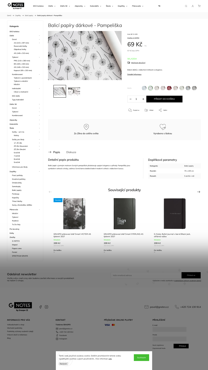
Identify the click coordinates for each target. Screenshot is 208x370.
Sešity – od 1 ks (18, 132)
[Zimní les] (194, 88)
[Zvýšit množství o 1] (143, 99)
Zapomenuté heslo (159, 348)
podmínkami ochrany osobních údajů (187, 281)
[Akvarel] (144, 88)
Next (199, 192)
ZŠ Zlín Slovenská (21, 146)
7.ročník (17, 156)
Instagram (46, 307)
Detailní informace (134, 74)
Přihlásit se (191, 275)
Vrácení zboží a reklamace (17, 335)
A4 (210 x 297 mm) (21, 43)
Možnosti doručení (138, 63)
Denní (14, 39)
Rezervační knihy (20, 46)
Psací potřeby (17, 175)
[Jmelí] (181, 88)
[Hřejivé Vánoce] (175, 88)
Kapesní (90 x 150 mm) (23, 70)
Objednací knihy (20, 49)
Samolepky (16, 186)
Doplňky (13, 171)
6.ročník (17, 153)
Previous (50, 192)
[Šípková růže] (156, 88)
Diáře (12, 36)
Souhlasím (141, 357)
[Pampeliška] (150, 88)
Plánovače (14, 209)
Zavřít (193, 118)
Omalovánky (17, 183)
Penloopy (15, 194)
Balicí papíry (16, 190)
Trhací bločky (17, 201)
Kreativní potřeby (18, 179)
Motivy (16, 135)
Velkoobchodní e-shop (15, 325)
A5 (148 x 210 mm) (21, 53)
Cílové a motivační (21, 92)
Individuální (16, 88)
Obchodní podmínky (14, 328)
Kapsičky (15, 198)
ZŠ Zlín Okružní (20, 149)
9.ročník (17, 162)
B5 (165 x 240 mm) (21, 64)
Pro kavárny (14, 229)
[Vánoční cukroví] (169, 88)
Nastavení (63, 364)
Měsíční (17, 84)
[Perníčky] (188, 88)
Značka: (133, 38)
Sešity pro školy (18, 139)
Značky (12, 237)
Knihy (12, 233)
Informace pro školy (19, 167)
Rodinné (15, 221)
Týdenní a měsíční (21, 81)
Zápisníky (13, 120)
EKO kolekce (14, 31)
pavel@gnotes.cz (159, 306)
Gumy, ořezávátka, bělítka (22, 205)
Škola (12, 128)
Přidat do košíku (164, 99)
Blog (9, 338)
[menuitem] (38, 6)
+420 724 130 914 (190, 306)
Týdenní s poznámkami (23, 78)
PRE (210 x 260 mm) (22, 61)
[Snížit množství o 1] (130, 99)
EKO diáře (16, 96)
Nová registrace (158, 345)
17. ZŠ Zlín (18, 143)
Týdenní (15, 57)
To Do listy (16, 224)
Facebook (40, 307)
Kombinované (17, 74)
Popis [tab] (56, 152)
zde (110, 359)
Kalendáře (14, 124)
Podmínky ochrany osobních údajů (20, 331)
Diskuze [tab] (71, 152)
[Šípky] (163, 88)
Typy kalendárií (18, 100)
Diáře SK (13, 104)
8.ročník (17, 159)
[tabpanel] (74, 225)
